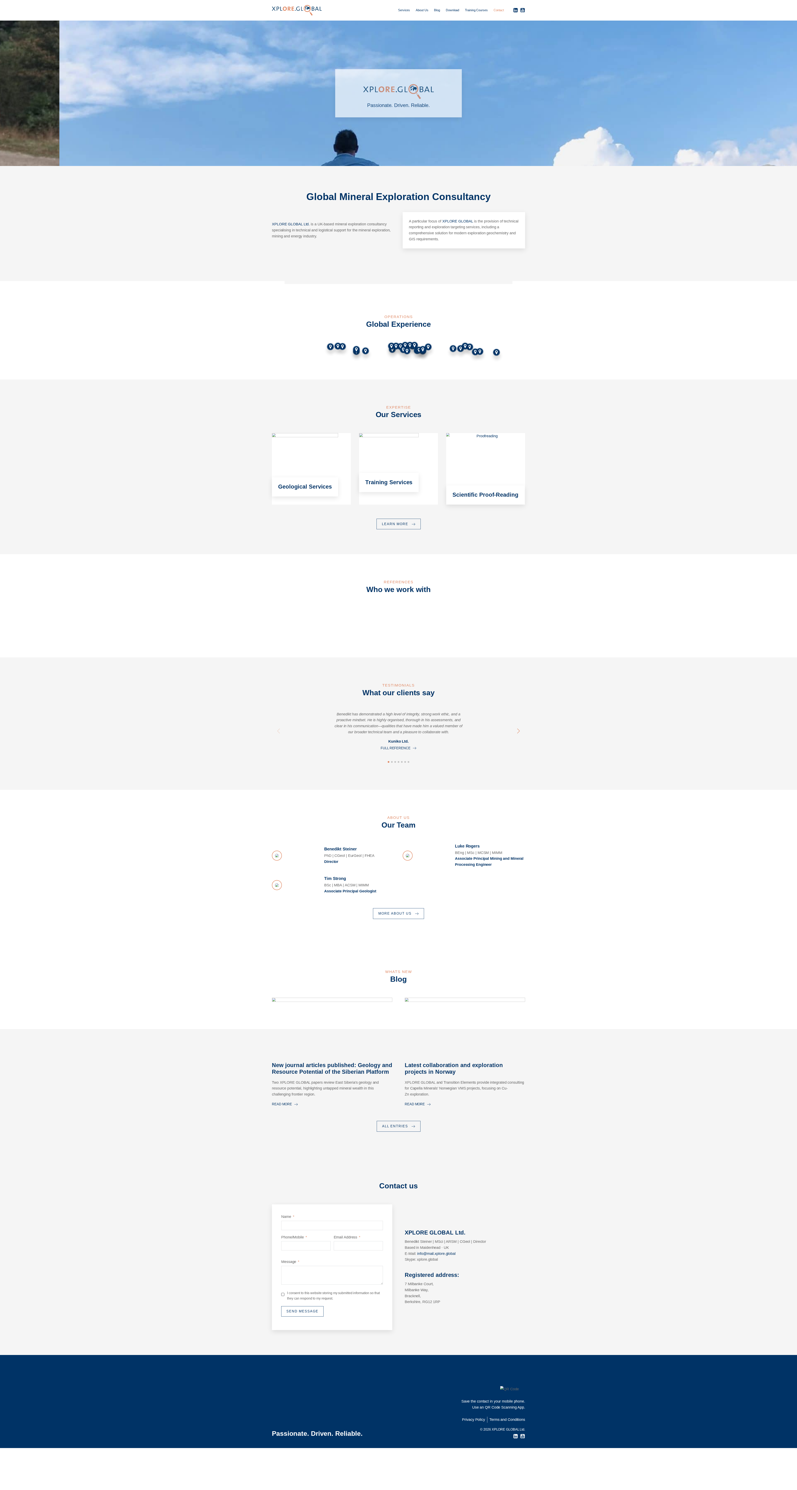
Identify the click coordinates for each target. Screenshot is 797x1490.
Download (452, 10)
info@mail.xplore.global (436, 1254)
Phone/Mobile (292, 1237)
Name (286, 1217)
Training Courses (476, 10)
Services (404, 10)
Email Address (345, 1237)
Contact (499, 10)
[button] (278, 731)
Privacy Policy (473, 1420)
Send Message (302, 1311)
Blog (437, 10)
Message (288, 1262)
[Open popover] (428, 347)
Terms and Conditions (507, 1420)
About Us (422, 10)
